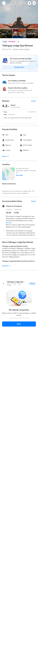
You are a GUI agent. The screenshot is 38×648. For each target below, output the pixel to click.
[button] (8, 173)
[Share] (34, 3)
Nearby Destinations (9, 184)
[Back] (3, 3)
